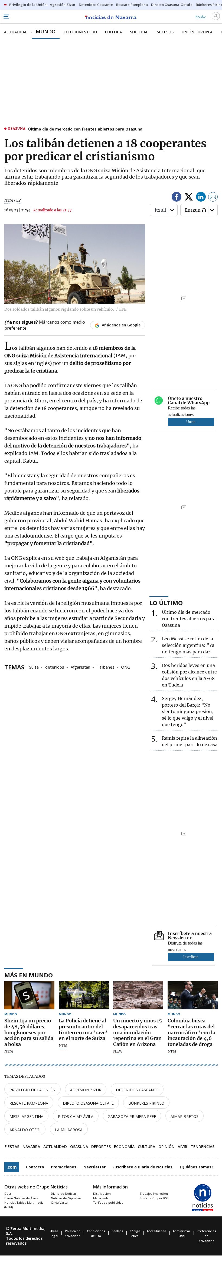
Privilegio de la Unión (32, 1089)
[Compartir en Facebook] (176, 198)
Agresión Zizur (85, 1089)
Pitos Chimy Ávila (75, 1116)
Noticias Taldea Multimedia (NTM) (24, 1204)
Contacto (35, 1166)
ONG (125, 666)
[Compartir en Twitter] (189, 198)
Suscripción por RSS (154, 1198)
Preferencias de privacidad (206, 1236)
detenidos (54, 666)
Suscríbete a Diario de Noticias (142, 1166)
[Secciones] (6, 16)
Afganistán (80, 666)
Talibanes (106, 666)
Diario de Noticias (63, 1193)
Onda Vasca (59, 1202)
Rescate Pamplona (28, 1103)
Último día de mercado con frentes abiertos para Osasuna (85, 129)
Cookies (117, 1231)
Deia (7, 1193)
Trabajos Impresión (154, 1193)
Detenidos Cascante (137, 1089)
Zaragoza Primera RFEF (132, 1116)
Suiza (34, 666)
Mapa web (100, 1198)
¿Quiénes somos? (196, 1166)
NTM (8, 1051)
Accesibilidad (156, 1231)
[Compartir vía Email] (213, 198)
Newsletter (94, 1166)
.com (11, 1167)
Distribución (102, 1193)
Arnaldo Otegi (24, 1129)
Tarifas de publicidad (108, 1202)
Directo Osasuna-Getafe (88, 1103)
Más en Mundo (28, 975)
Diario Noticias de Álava (21, 1198)
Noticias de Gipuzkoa (66, 1198)
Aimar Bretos (184, 1116)
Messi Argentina (26, 1116)
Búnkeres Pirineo (146, 1103)
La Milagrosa (69, 1129)
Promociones (63, 1166)
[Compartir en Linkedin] (201, 198)
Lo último (166, 603)
